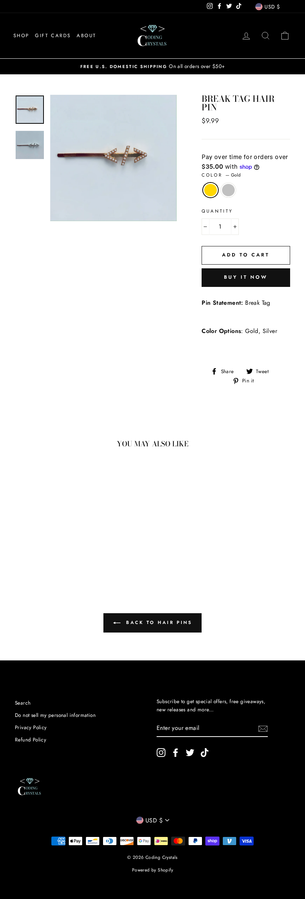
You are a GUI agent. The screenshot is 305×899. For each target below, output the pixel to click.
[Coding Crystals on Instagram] (161, 752)
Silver (228, 190)
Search (22, 702)
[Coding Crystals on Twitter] (190, 752)
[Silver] (44, 550)
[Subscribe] (263, 728)
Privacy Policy (31, 727)
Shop (21, 35)
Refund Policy (30, 739)
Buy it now (246, 277)
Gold (210, 190)
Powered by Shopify (152, 870)
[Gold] (34, 550)
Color (221, 175)
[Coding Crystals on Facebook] (175, 752)
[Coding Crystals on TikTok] (204, 752)
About (86, 35)
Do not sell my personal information (55, 715)
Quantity (217, 211)
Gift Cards (53, 35)
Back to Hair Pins (157, 622)
